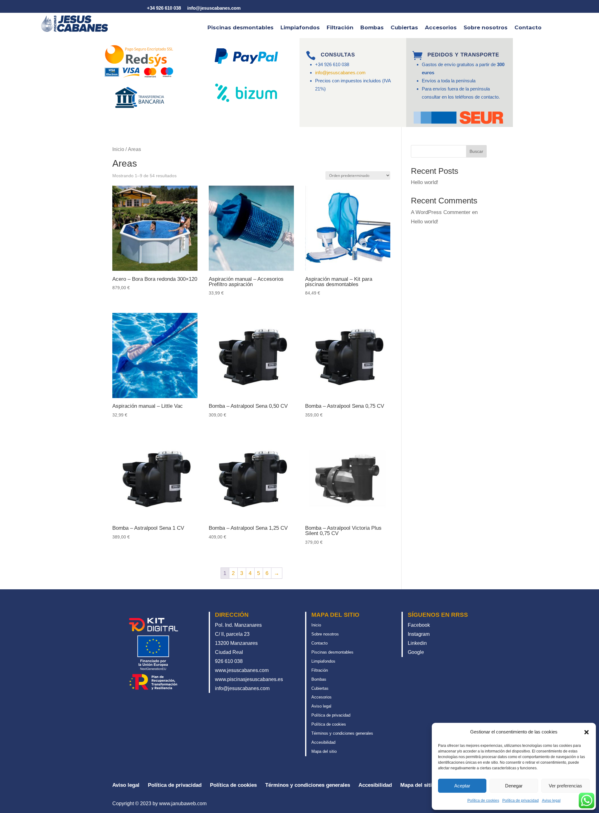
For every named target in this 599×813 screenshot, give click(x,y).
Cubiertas (404, 28)
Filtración (340, 28)
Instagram (419, 634)
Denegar (514, 785)
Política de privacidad (520, 800)
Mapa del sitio (324, 751)
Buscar (476, 151)
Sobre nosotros (486, 28)
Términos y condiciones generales (342, 733)
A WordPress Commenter (440, 212)
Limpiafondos (300, 28)
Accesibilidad (323, 742)
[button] (586, 732)
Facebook (419, 625)
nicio (317, 625)
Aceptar (462, 785)
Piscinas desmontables (240, 28)
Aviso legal (551, 800)
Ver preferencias (565, 785)
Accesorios (441, 28)
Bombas (372, 28)
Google (416, 652)
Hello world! (424, 182)
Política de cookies (483, 800)
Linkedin (417, 643)
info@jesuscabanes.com (340, 72)
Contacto (528, 28)
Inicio (118, 149)
